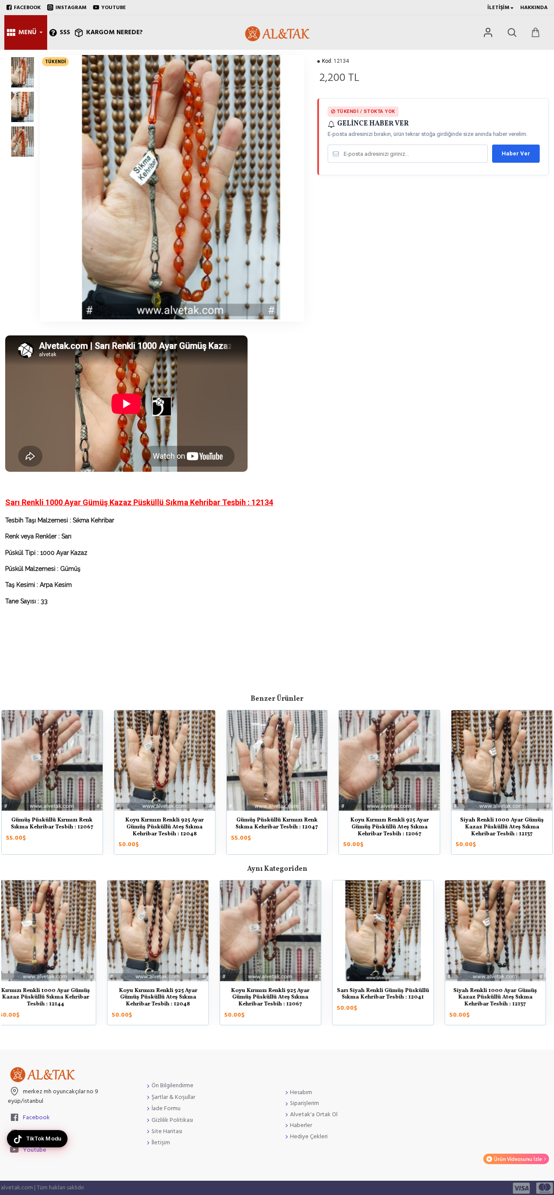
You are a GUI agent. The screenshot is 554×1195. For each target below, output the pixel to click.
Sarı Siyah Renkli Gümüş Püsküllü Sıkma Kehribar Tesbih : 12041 (165, 994)
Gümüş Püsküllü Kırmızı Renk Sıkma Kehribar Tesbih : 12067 (52, 824)
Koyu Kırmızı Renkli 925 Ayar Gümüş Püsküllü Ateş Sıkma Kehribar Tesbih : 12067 (389, 827)
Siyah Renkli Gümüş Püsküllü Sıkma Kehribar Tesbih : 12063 (502, 994)
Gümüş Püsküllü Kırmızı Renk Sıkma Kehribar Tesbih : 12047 (276, 824)
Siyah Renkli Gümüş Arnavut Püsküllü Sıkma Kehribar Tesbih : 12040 (389, 998)
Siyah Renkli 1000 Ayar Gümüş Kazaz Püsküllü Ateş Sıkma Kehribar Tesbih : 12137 (502, 827)
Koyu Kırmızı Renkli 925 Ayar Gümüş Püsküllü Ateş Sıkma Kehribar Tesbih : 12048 (164, 827)
